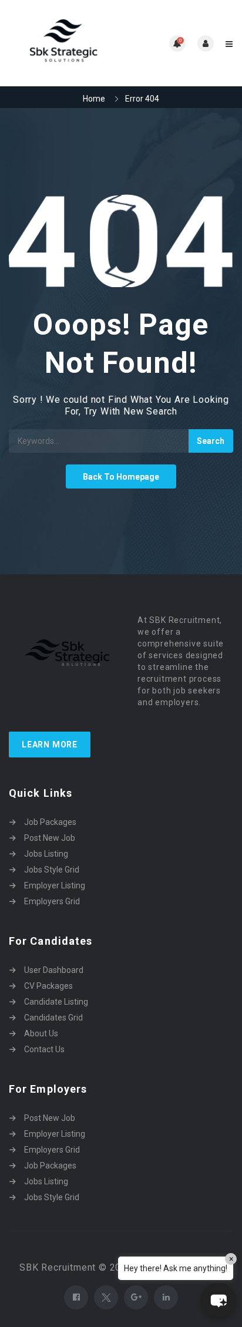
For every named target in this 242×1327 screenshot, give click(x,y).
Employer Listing (54, 885)
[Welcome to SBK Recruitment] (65, 43)
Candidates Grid (53, 1017)
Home (94, 98)
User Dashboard (53, 970)
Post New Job (49, 838)
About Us (41, 1033)
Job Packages (50, 822)
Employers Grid (52, 901)
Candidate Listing (56, 1001)
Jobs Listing (46, 853)
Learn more (50, 744)
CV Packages (48, 986)
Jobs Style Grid (51, 869)
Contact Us (44, 1049)
